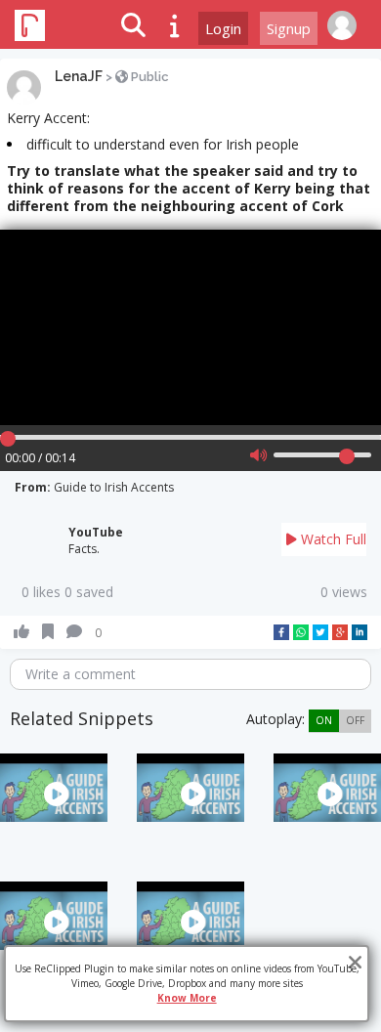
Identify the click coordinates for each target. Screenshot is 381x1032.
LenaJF (79, 76)
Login (223, 28)
